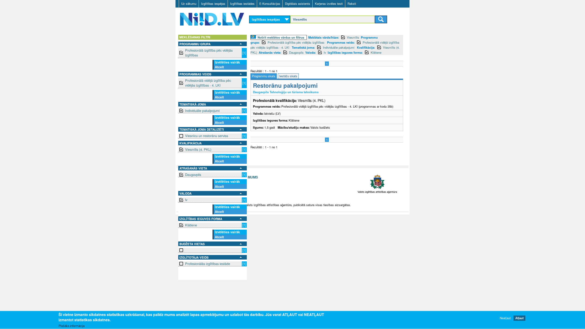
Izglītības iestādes (242, 3)
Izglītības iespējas (213, 3)
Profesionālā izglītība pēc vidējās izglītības (209, 52)
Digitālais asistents (297, 3)
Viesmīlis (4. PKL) (198, 149)
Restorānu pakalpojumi (285, 85)
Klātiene (191, 225)
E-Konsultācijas (269, 3)
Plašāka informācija (71, 326)
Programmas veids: (341, 42)
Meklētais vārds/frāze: (323, 37)
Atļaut (519, 318)
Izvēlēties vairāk (227, 62)
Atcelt (219, 67)
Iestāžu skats (288, 76)
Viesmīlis (353, 37)
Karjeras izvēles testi (329, 3)
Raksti (352, 3)
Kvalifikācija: (366, 47)
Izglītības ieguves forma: (345, 52)
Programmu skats (263, 76)
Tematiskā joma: (303, 47)
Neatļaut (505, 318)
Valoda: (310, 52)
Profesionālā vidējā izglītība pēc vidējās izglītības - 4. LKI (208, 83)
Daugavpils (193, 174)
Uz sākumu (188, 3)
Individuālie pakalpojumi (202, 110)
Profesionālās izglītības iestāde (207, 263)
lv (186, 199)
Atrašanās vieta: (270, 52)
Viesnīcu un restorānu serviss (206, 135)
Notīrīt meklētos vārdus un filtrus (281, 37)
